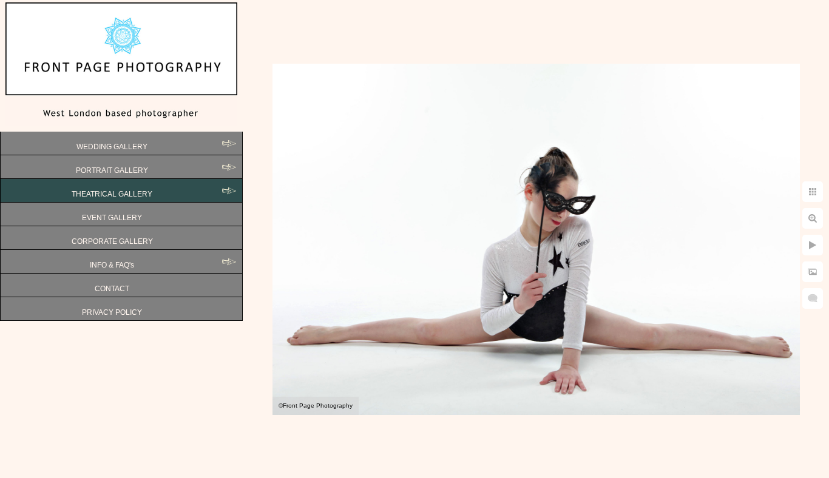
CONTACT (112, 288)
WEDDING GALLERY (111, 147)
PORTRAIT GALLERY (112, 170)
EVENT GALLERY (112, 218)
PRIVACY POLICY (112, 312)
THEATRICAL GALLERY (112, 194)
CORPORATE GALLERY (112, 241)
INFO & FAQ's (112, 265)
